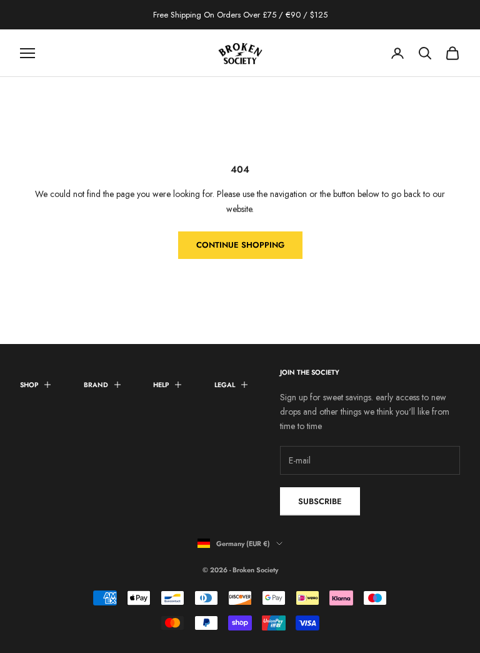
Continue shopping (240, 245)
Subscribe (320, 501)
